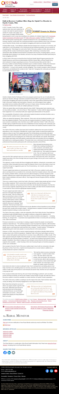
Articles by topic (7, 336)
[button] (5, 353)
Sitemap (24, 376)
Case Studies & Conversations (36, 10)
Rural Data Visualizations (23, 10)
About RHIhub (47, 2)
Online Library (4, 10)
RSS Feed (7, 325)
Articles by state (7, 335)
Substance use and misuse (9, 302)
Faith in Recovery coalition (33, 38)
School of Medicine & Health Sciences (43, 378)
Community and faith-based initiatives (17, 300)
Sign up (5, 322)
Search (55, 4)
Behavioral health (42, 299)
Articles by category (8, 333)
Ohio (29, 300)
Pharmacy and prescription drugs (39, 300)
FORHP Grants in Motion (21, 299)
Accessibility (4, 376)
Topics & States (13, 10)
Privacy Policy (17, 376)
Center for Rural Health (19, 378)
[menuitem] (5, 10)
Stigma (49, 300)
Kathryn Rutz (7, 25)
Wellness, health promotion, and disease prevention (29, 302)
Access (35, 299)
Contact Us (55, 2)
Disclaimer (10, 376)
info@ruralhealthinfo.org (10, 371)
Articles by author (7, 331)
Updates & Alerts (38, 2)
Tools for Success (47, 10)
